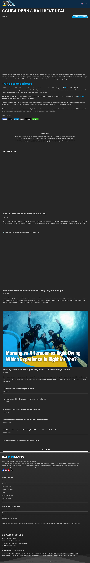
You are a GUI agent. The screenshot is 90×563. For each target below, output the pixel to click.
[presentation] (45, 183)
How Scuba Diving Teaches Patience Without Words (21, 440)
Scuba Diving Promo (7, 484)
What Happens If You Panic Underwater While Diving (21, 409)
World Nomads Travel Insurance (9, 518)
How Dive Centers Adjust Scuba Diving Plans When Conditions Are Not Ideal (29, 430)
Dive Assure (5, 512)
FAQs (3, 492)
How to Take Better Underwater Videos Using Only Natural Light (33, 290)
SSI (3, 515)
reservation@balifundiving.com (16, 550)
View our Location (16, 540)
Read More (7, 227)
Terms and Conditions (7, 495)
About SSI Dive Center (7, 489)
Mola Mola (81, 96)
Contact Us (4, 501)
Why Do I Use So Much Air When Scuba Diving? (24, 213)
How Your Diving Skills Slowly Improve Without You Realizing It (24, 399)
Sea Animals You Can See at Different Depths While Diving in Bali (25, 420)
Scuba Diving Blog (6, 486)
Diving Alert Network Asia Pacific (9, 510)
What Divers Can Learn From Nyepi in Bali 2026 (19, 389)
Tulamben (67, 88)
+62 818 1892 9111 (22, 543)
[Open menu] (86, 4)
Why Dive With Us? (6, 498)
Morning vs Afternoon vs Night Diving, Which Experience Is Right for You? (37, 369)
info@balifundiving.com (14, 548)
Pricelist (4, 481)
